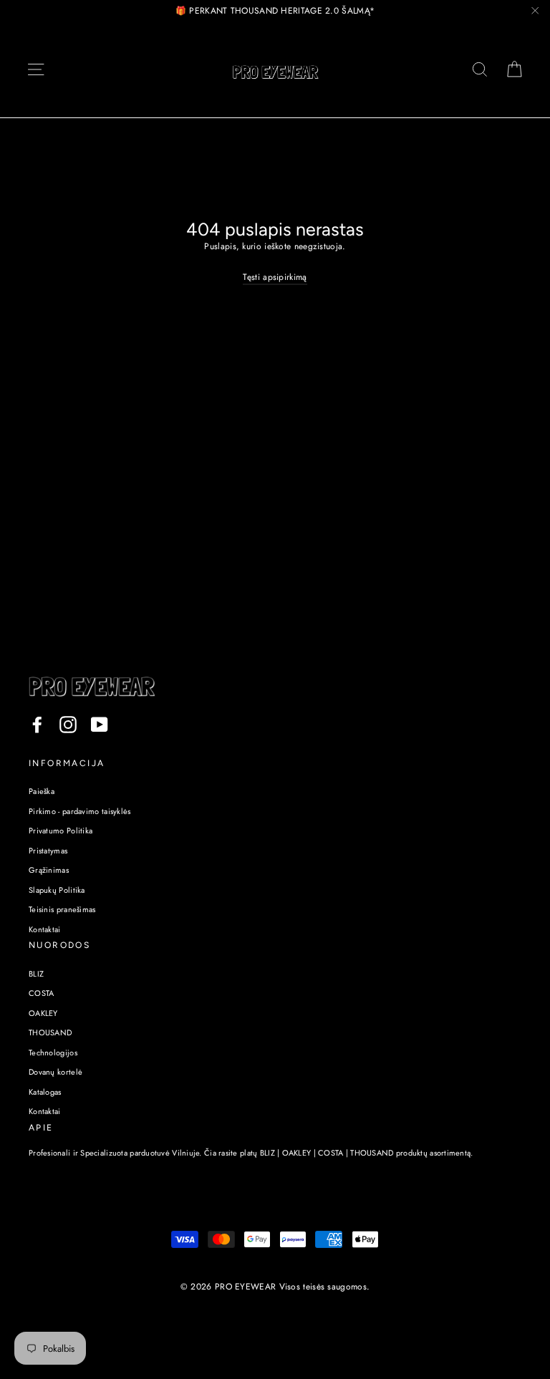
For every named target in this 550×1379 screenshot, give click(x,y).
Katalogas (45, 1092)
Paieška (41, 791)
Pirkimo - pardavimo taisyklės (80, 811)
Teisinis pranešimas (62, 909)
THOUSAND (50, 1032)
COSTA (41, 993)
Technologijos (53, 1052)
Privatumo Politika (60, 830)
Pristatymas (48, 850)
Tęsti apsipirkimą (275, 277)
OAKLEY (43, 1013)
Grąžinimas (49, 870)
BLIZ (36, 973)
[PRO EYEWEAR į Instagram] (68, 724)
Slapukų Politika (57, 890)
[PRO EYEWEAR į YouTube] (99, 724)
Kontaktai (45, 929)
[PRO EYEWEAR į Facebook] (37, 724)
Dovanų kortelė (55, 1072)
